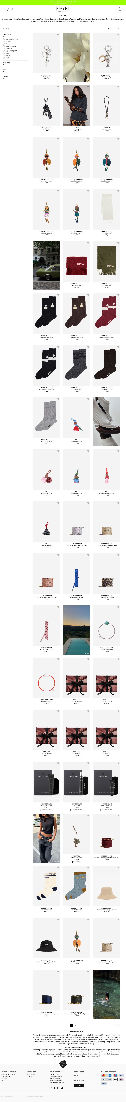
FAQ (2, 1081)
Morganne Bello (106, 648)
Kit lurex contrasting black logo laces (77, 545)
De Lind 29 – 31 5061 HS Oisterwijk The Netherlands (56, 1077)
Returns (4, 1079)
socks (93, 1039)
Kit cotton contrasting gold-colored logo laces (106, 857)
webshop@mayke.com (57, 1083)
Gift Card (77, 700)
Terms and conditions (7, 1097)
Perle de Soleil (76, 805)
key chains (115, 1054)
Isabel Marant (46, 75)
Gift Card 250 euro (77, 701)
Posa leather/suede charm (106, 493)
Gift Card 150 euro (107, 701)
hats (58, 1056)
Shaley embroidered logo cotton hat (106, 909)
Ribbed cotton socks (76, 909)
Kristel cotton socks (106, 389)
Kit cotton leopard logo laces (106, 597)
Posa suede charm (46, 493)
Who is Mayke (30, 1074)
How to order (5, 1077)
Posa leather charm (76, 441)
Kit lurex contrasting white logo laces (107, 545)
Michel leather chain (46, 233)
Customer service (8, 1072)
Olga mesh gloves (77, 129)
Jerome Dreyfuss (46, 179)
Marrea (107, 127)
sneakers (108, 1039)
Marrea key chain (106, 129)
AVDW (77, 127)
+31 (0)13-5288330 (56, 1081)
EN (7, 10)
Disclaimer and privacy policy (34, 1097)
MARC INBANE (47, 804)
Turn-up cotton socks (46, 909)
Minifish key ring (106, 77)
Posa (77, 440)
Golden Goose (76, 544)
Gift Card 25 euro (106, 753)
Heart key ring (46, 77)
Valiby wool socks (77, 389)
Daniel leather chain (46, 181)
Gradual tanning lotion (47, 805)
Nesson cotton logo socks (107, 337)
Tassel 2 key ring (46, 129)
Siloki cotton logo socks (46, 337)
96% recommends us (63, 3)
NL (7, 8)
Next (116, 1025)
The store (29, 1077)
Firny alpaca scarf (107, 233)
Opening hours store (8, 1074)
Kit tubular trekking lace (76, 597)
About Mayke (31, 1072)
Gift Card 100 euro (46, 753)
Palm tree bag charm (76, 857)
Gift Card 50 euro (76, 753)
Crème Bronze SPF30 (106, 805)
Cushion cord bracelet (107, 649)
